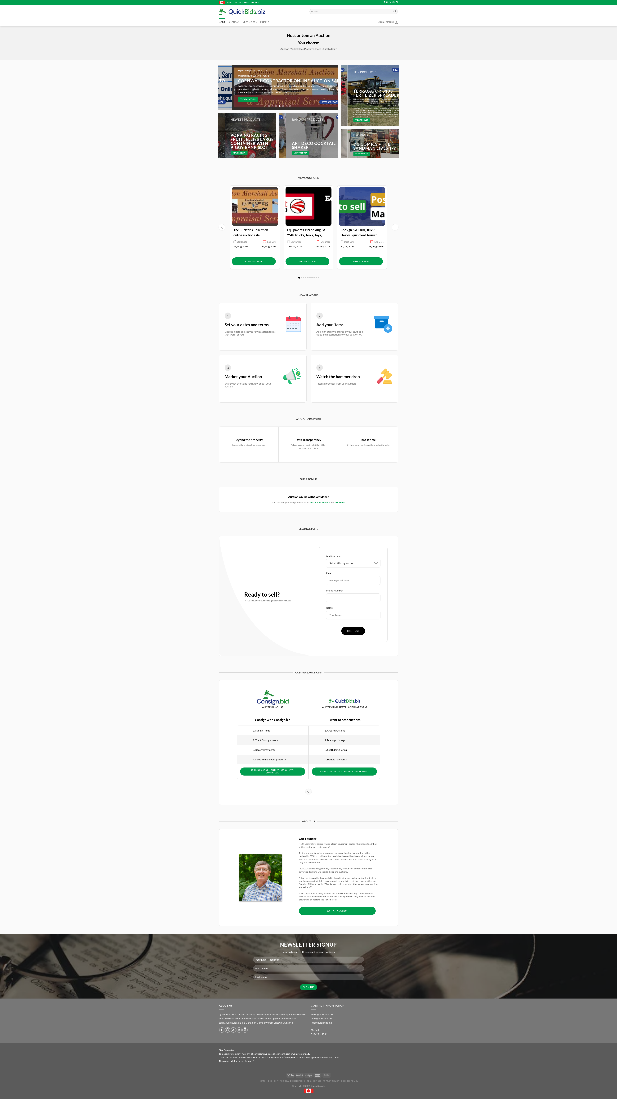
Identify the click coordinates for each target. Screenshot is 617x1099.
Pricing (264, 22)
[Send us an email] (393, 2)
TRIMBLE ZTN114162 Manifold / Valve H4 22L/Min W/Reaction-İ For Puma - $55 (374, 2)
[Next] (333, 87)
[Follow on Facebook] (384, 2)
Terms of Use (314, 1081)
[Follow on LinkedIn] (397, 2)
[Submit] (395, 11)
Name (329, 607)
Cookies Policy (349, 1081)
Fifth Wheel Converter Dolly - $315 (320, 2)
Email (329, 573)
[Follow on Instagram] (387, 2)
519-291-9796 (319, 1034)
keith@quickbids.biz (322, 1014)
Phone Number (334, 590)
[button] (395, 227)
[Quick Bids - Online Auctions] (247, 11)
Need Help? (249, 22)
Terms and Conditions (292, 1081)
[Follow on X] (390, 2)
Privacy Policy (331, 1081)
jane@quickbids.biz (321, 1018)
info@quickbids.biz (321, 1022)
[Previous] (222, 87)
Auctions (233, 22)
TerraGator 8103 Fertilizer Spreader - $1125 (282, 2)
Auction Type (333, 555)
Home (222, 22)
